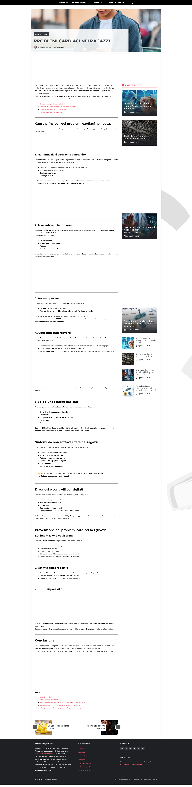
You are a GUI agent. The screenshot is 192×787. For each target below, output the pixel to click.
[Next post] (118, 727)
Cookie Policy (82, 756)
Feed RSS (81, 748)
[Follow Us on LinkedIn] (134, 748)
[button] (132, 2)
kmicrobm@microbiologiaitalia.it (132, 764)
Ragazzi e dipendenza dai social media (53, 109)
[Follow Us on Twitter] (138, 748)
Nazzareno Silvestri (46, 47)
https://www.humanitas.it (49, 700)
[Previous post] (35, 727)
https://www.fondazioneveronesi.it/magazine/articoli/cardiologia (62, 702)
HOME (115, 779)
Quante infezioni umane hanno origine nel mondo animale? (137, 106)
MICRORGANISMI (124, 779)
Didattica (97, 2)
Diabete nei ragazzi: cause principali (52, 104)
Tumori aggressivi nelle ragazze (51, 112)
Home (62, 2)
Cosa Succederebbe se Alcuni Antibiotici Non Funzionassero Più (145, 372)
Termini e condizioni (84, 771)
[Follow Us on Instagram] (122, 748)
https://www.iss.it (46, 697)
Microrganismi (79, 2)
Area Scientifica (116, 2)
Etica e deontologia (84, 763)
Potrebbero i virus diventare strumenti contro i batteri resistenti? (138, 323)
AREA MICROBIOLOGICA (149, 779)
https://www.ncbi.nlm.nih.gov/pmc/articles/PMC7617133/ (60, 708)
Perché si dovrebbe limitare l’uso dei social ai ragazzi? (59, 107)
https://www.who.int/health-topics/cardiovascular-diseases (61, 705)
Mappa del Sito (83, 752)
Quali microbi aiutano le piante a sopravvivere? (145, 355)
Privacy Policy (82, 759)
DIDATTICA (135, 779)
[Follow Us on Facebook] (126, 748)
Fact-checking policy (85, 767)
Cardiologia (41, 34)
